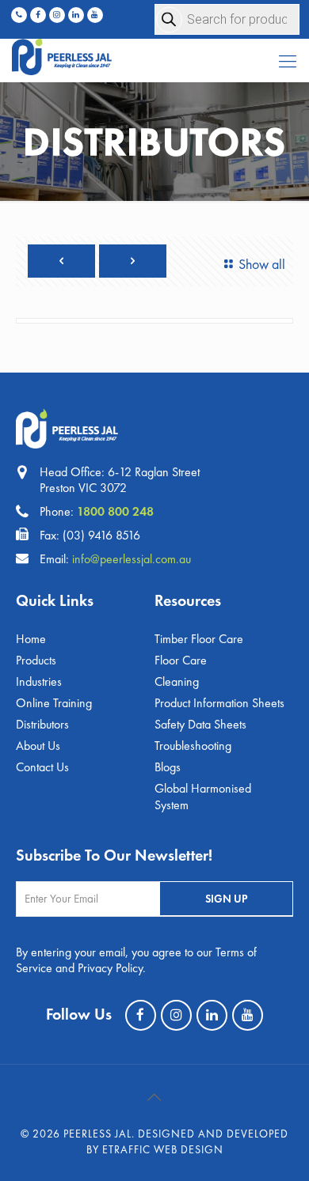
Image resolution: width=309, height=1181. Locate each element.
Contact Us (42, 767)
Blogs (167, 767)
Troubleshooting (192, 745)
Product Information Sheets (219, 703)
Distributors (42, 724)
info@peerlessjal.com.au (131, 559)
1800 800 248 (115, 511)
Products (36, 660)
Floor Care (180, 660)
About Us (38, 745)
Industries (39, 681)
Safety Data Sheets (200, 724)
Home (31, 638)
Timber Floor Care (198, 638)
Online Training (54, 703)
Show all (261, 264)
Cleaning (176, 681)
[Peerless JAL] (154, 54)
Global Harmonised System (202, 796)
